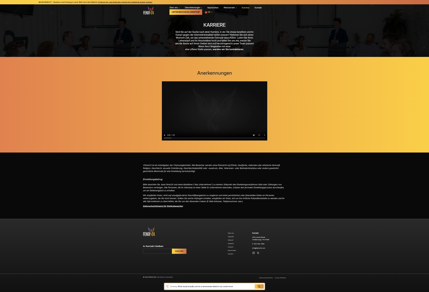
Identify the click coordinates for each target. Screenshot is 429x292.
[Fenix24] (148, 10)
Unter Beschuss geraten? (186, 12)
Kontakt (258, 7)
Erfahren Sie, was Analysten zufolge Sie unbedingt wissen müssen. (74, 2)
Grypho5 (231, 243)
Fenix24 (230, 247)
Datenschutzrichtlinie (266, 278)
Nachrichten (212, 7)
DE (209, 12)
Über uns (173, 7)
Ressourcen (229, 7)
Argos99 (231, 236)
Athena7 (231, 240)
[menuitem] (174, 7)
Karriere (245, 7)
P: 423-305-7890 (258, 244)
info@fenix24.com (258, 248)
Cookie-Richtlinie (280, 278)
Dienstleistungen (192, 7)
